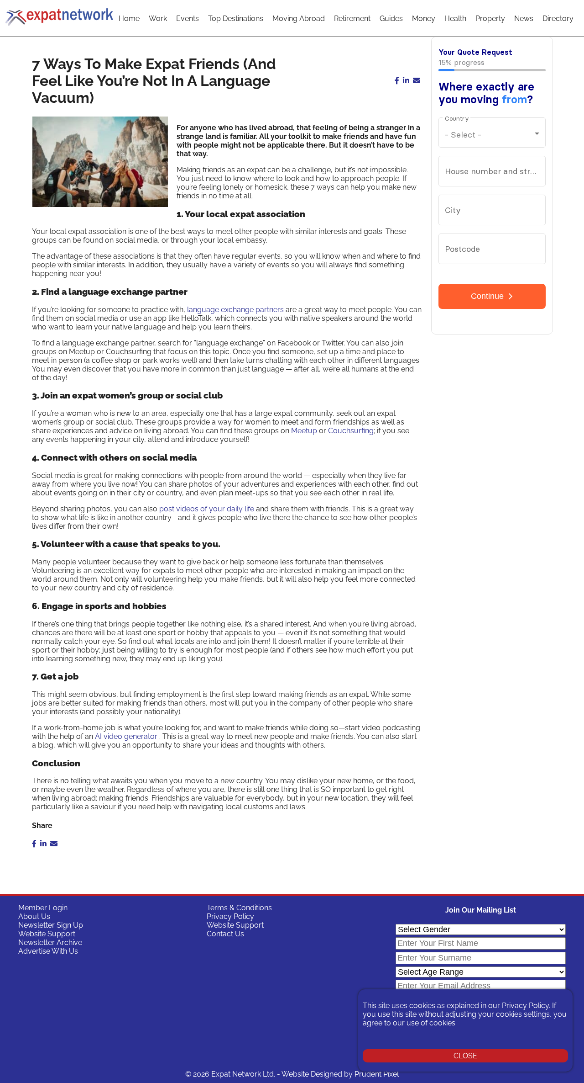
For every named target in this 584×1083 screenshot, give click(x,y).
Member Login (43, 907)
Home (129, 18)
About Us (34, 916)
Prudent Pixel (377, 1074)
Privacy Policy (230, 916)
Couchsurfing (351, 430)
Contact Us (225, 933)
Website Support (46, 933)
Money (423, 18)
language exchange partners (235, 309)
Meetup (304, 430)
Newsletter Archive (50, 942)
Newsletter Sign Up (50, 925)
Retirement (352, 18)
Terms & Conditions (239, 907)
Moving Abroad (298, 18)
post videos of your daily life (206, 508)
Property (490, 18)
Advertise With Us (48, 951)
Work (158, 18)
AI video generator (126, 736)
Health (455, 18)
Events (187, 18)
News (523, 18)
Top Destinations (235, 18)
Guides (391, 18)
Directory (558, 18)
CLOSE (465, 1055)
